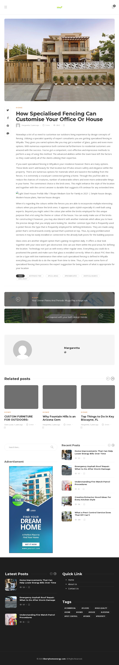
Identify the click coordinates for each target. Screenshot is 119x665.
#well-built (22, 279)
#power (86, 616)
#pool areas (53, 276)
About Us (72, 584)
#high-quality (101, 608)
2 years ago (56, 425)
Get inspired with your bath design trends (66, 317)
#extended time (35, 276)
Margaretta (26, 125)
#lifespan (105, 612)
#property (100, 616)
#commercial (70, 608)
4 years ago (18, 425)
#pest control (70, 616)
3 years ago (94, 425)
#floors (85, 608)
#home (67, 612)
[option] (21, 406)
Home (19, 108)
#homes (79, 612)
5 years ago (35, 125)
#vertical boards (91, 276)
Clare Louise (8, 425)
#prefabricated (71, 276)
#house (92, 612)
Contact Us (73, 589)
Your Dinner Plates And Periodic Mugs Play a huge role (60, 300)
